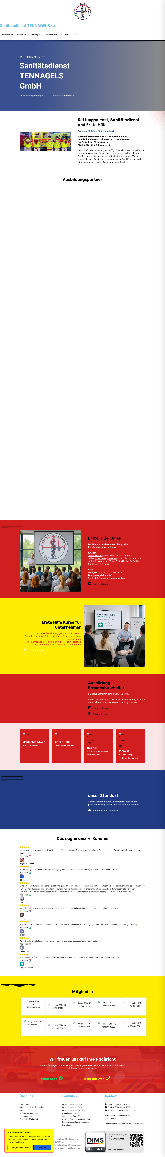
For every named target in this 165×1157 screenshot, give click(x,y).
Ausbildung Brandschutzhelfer (106, 685)
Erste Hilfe (21, 35)
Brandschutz (7, 35)
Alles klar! (42, 1148)
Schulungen (35, 35)
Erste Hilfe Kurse (104, 538)
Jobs (74, 35)
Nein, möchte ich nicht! (20, 1148)
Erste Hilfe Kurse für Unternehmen (61, 625)
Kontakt (64, 35)
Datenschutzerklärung (16, 1142)
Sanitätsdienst (51, 35)
